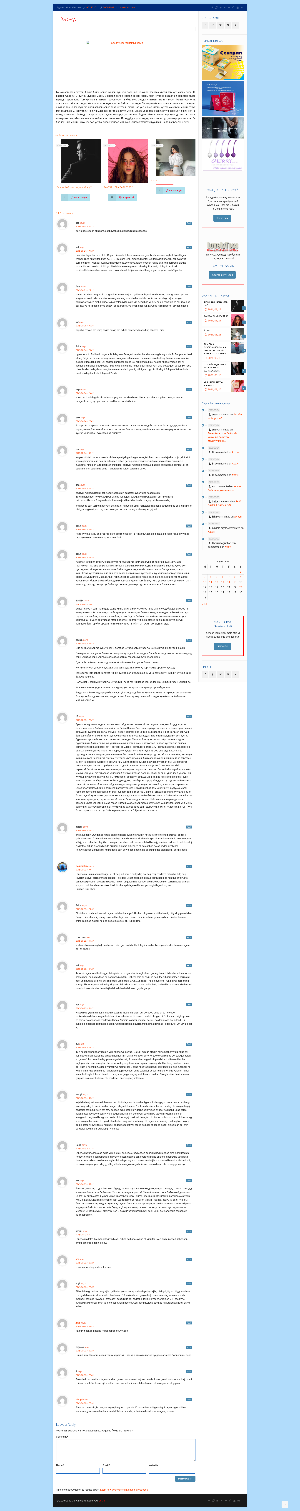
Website (153, 1465)
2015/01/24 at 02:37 (84, 489)
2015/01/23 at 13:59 (84, 644)
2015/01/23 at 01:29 (84, 1098)
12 (216, 582)
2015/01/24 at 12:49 (84, 421)
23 (240, 587)
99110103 (92, 7)
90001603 (108, 7)
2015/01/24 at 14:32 (84, 393)
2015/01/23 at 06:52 (84, 1008)
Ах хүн (154, 180)
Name (60, 1465)
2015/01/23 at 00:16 (84, 1235)
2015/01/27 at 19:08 (84, 251)
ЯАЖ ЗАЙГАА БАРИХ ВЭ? (118, 187)
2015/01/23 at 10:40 (84, 909)
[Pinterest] (233, 7)
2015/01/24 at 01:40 (84, 557)
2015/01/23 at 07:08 (84, 969)
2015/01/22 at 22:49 (84, 1326)
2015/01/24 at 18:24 (84, 326)
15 (234, 582)
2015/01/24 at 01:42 (84, 529)
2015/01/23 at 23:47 (84, 604)
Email (106, 1465)
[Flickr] (229, 7)
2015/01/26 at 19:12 (84, 290)
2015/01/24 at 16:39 (84, 350)
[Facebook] (212, 7)
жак (78, 1322)
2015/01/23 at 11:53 (84, 830)
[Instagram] (237, 7)
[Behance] (241, 7)
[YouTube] (225, 7)
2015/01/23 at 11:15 (84, 870)
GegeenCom (82, 866)
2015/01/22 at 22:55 (84, 1287)
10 (204, 582)
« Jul (204, 604)
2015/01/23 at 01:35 (84, 1048)
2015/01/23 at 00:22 (84, 1184)
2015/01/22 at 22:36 (84, 1375)
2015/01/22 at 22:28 (84, 1403)
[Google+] (216, 7)
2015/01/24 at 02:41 (84, 453)
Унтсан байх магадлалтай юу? (74, 187)
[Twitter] (220, 7)
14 (228, 582)
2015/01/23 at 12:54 (84, 720)
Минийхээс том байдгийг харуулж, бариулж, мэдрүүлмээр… (222, 437)
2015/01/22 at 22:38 (84, 1351)
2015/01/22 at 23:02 (84, 1263)
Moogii (79, 1399)
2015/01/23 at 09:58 (84, 941)
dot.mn (102, 1500)
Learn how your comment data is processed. (124, 1489)
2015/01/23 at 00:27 (84, 1149)
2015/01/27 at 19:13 (84, 227)
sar (77, 1259)
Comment (62, 1436)
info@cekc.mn (127, 7)
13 (222, 582)
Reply (189, 223)
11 (210, 582)
